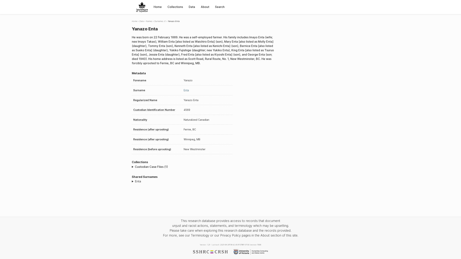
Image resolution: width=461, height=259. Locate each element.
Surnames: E (160, 21)
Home (158, 7)
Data (192, 7)
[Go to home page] (142, 7)
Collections (175, 7)
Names (149, 21)
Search (220, 7)
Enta (186, 90)
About (205, 7)
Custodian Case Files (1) (151, 167)
